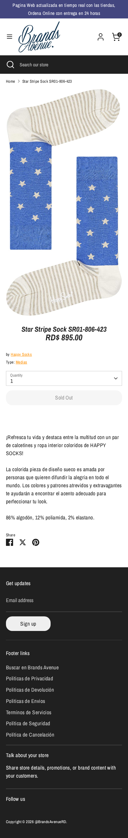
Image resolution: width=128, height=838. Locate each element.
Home (10, 81)
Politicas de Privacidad (29, 678)
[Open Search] (9, 64)
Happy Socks (21, 354)
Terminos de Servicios (28, 712)
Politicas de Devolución (30, 689)
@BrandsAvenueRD (50, 821)
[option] (64, 202)
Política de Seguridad (28, 723)
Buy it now (64, 416)
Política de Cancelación (30, 734)
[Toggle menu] (9, 37)
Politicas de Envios (25, 701)
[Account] (101, 35)
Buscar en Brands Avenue (32, 667)
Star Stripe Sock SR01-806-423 (47, 81)
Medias (21, 362)
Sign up (28, 623)
